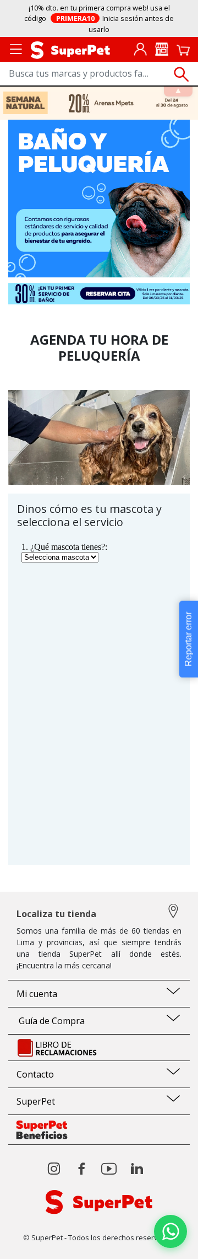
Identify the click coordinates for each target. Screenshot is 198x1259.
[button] (170, 1231)
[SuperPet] (70, 49)
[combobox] (99, 74)
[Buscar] (181, 74)
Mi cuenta (36, 994)
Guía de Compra (50, 1021)
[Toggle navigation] (16, 48)
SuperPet (35, 1101)
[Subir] (32, 1241)
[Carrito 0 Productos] (183, 49)
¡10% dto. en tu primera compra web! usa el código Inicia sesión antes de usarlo (99, 18)
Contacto (35, 1074)
